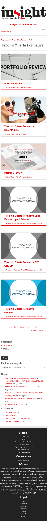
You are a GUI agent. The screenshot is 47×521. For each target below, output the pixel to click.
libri (10, 483)
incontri (6, 480)
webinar (13, 493)
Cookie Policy (23, 506)
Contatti (24, 514)
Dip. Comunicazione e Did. (15, 421)
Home (23, 501)
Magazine (34, 483)
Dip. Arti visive (10, 415)
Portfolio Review (13, 83)
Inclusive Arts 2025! (11, 404)
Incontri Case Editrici (19, 480)
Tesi (29, 489)
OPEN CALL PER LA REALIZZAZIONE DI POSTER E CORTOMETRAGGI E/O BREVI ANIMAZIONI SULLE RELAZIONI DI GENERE (24, 381)
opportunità (24, 487)
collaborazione (14, 471)
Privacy (24, 511)
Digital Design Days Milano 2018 (24, 447)
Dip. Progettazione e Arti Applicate (17, 418)
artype (17, 468)
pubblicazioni (16, 490)
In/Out (40, 477)
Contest (32, 471)
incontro (29, 480)
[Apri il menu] (43, 30)
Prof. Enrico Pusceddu (13, 223)
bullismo (7, 471)
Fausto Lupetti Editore (24, 452)
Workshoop (20, 493)
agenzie (12, 468)
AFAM (23, 439)
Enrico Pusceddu (21, 474)
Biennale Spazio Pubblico (32, 468)
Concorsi (23, 471)
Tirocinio (41, 489)
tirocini (34, 490)
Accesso (23, 516)
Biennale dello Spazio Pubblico (23, 442)
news (16, 485)
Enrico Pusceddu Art (23, 449)
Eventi (8, 87)
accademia (5, 468)
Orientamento (31, 487)
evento (42, 474)
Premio (8, 490)
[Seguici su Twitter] (11, 31)
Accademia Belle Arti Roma (23, 437)
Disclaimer (24, 503)
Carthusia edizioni (24, 444)
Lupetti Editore (23, 483)
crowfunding (39, 471)
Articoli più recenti (37, 330)
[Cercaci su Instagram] (6, 31)
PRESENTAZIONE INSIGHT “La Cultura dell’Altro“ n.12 (22, 387)
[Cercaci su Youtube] (8, 31)
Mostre (9, 486)
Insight (35, 480)
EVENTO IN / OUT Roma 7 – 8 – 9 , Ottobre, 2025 (20, 399)
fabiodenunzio (7, 477)
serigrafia (23, 490)
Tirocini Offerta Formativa (19, 40)
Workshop (30, 492)
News (13, 87)
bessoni (23, 468)
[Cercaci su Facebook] (4, 31)
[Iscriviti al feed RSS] (2, 31)
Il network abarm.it (12, 412)
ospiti (37, 486)
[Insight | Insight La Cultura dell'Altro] (23, 11)
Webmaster (24, 509)
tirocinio (29, 177)
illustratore (34, 477)
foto (30, 477)
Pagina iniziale (5, 40)
